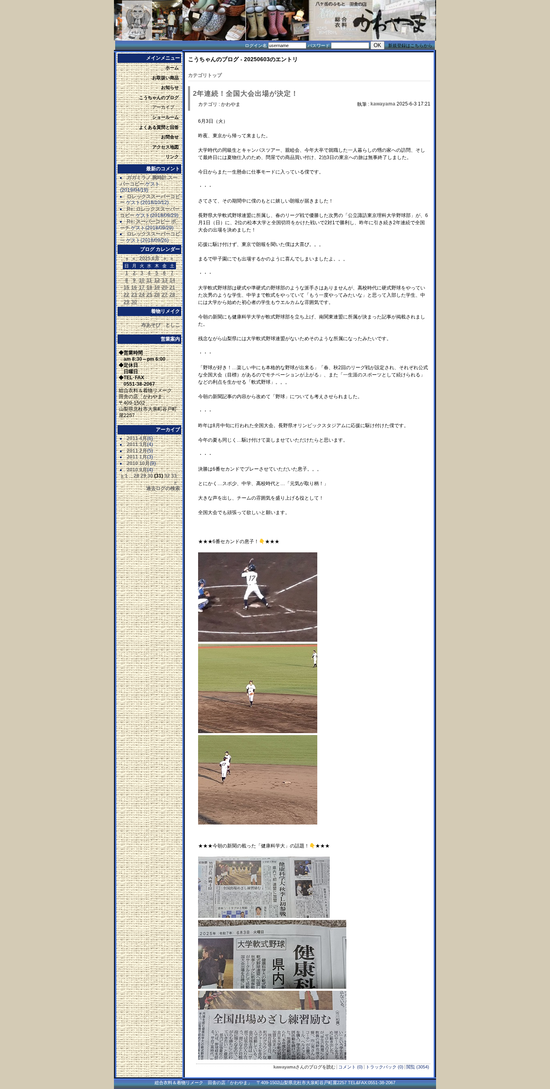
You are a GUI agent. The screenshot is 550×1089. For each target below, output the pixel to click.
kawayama (382, 104)
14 (172, 280)
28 (172, 295)
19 (157, 287)
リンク (172, 156)
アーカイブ (163, 107)
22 (126, 295)
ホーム (172, 67)
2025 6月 (149, 258)
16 (134, 287)
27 (164, 295)
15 (126, 287)
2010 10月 (138, 463)
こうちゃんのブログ (159, 97)
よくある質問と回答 (159, 127)
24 (142, 295)
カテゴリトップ (205, 75)
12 (157, 280)
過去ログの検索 (163, 488)
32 (167, 476)
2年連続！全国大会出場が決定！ (245, 93)
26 (157, 295)
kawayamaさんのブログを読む (304, 1066)
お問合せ (170, 136)
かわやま (230, 104)
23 (134, 295)
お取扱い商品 (165, 77)
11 (149, 280)
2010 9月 (137, 470)
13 (164, 280)
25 (149, 295)
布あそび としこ (160, 325)
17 (142, 287)
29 (126, 302)
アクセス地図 (165, 147)
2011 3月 (137, 444)
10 (142, 280)
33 (174, 476)
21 (172, 287)
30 (134, 302)
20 (164, 287)
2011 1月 (137, 457)
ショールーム (165, 117)
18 (149, 287)
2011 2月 (137, 451)
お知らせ (170, 87)
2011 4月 (137, 438)
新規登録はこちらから (410, 45)
